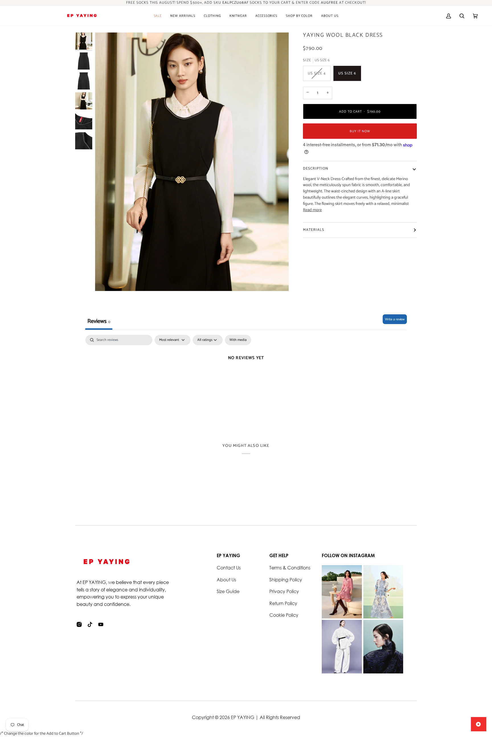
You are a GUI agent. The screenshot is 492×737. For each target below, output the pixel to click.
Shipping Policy (285, 580)
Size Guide (228, 591)
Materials (313, 230)
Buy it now (360, 131)
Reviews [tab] (98, 321)
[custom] (79, 624)
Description (315, 169)
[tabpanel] (246, 377)
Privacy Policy (284, 591)
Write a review (395, 319)
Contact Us (229, 568)
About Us (226, 580)
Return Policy (283, 603)
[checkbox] (238, 340)
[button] (183, 16)
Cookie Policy (283, 615)
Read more (312, 210)
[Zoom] (192, 161)
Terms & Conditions (289, 568)
